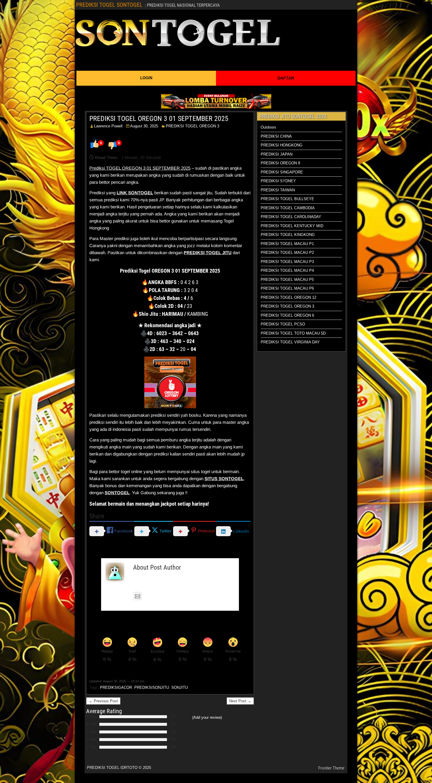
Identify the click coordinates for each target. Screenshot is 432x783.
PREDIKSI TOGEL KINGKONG (288, 234)
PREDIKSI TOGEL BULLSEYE (287, 199)
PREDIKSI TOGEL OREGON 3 (192, 126)
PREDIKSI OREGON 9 (280, 163)
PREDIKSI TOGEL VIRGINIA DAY (290, 342)
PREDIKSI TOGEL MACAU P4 (287, 270)
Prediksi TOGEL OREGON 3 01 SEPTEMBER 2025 (139, 168)
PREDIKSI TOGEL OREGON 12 (288, 297)
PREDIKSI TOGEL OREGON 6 (287, 315)
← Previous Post (103, 701)
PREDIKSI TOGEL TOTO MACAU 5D (293, 333)
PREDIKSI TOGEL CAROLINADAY (291, 217)
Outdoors (268, 127)
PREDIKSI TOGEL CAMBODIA (288, 208)
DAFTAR (285, 78)
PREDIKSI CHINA (276, 136)
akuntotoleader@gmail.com (171, 596)
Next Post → (240, 701)
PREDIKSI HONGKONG (281, 145)
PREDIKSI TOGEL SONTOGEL (109, 4)
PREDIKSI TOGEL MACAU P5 (287, 279)
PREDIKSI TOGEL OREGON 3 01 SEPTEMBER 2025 (158, 118)
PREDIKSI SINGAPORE (282, 172)
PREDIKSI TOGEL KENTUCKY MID (292, 226)
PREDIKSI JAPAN (276, 154)
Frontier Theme (331, 768)
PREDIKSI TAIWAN (278, 190)
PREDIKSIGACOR (116, 687)
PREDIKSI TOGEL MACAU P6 (287, 288)
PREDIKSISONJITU (151, 687)
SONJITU (179, 687)
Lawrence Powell (108, 126)
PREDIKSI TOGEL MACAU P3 (287, 261)
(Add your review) (207, 717)
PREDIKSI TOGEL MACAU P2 (287, 252)
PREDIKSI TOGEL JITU (208, 252)
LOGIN (146, 78)
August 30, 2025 (144, 126)
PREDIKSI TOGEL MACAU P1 (287, 244)
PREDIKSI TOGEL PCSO (283, 324)
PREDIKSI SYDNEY (278, 181)
